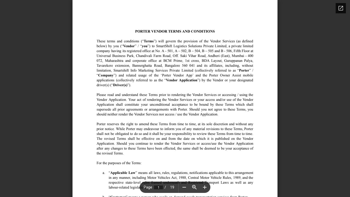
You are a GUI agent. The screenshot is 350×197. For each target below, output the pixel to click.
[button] (184, 187)
